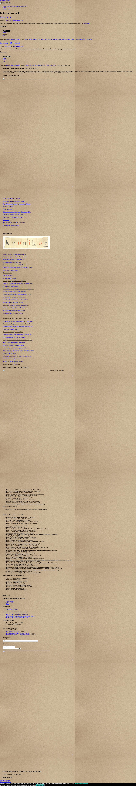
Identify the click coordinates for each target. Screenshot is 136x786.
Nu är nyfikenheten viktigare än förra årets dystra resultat (17, 294)
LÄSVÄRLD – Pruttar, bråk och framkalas (17, 614)
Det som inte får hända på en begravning (13, 214)
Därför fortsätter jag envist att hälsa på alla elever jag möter (18, 267)
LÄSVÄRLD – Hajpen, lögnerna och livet (17, 617)
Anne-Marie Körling (5, 0)
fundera (30, 39)
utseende (82, 39)
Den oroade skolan (8, 275)
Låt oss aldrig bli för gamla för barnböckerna (14, 297)
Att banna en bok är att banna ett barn (12, 329)
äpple (27, 65)
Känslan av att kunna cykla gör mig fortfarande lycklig (17, 212)
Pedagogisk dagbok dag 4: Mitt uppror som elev (18, 634)
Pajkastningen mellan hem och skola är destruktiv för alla (17, 356)
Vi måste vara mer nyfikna (10, 278)
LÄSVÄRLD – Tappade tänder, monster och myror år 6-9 (20, 616)
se (56, 39)
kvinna (42, 39)
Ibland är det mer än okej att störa (11, 198)
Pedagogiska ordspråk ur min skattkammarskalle (15, 6)
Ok (76, 783)
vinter (54, 65)
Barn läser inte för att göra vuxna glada (13, 332)
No (79, 783)
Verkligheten (16, 39)
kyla (46, 39)
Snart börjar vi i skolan (12, 609)
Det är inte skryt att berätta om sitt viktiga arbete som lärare (17, 283)
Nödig (7, 604)
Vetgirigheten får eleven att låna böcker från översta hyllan (17, 340)
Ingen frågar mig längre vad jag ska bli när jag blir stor (16, 204)
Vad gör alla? (9, 602)
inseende (35, 39)
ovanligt (50, 65)
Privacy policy (84, 783)
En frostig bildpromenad (10, 43)
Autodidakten (9, 39)
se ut (66, 39)
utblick (73, 39)
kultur (36, 65)
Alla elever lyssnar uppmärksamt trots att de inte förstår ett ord (18, 350)
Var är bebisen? (10, 601)
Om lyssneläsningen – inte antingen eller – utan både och (17, 334)
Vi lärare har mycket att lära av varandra (13, 361)
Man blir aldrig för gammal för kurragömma (14, 222)
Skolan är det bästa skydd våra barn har (13, 302)
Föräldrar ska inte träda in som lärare (12, 262)
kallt (39, 39)
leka (47, 65)
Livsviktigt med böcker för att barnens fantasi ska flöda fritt (18, 326)
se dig (59, 39)
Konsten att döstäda (8, 206)
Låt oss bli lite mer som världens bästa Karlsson (15, 265)
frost (30, 65)
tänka (69, 39)
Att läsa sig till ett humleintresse (11, 225)
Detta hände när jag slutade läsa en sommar (14, 201)
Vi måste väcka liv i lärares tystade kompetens (14, 291)
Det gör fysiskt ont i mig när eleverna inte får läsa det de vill (18, 321)
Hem (4, 7)
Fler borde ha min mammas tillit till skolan (13, 345)
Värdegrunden (16, 65)
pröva (54, 39)
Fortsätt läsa (87, 23)
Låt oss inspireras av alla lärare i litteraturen (14, 337)
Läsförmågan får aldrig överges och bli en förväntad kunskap (18, 289)
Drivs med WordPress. (5, 782)
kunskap (40, 65)
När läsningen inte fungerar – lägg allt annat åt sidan (16, 348)
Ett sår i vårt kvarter (8, 209)
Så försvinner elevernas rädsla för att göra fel (14, 310)
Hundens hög (6, 220)
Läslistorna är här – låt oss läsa (11, 286)
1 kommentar (89, 39)
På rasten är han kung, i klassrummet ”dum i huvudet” (16, 324)
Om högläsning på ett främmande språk (13, 313)
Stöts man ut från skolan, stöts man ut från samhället (16, 305)
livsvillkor (49, 39)
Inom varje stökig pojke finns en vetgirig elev (14, 281)
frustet (26, 39)
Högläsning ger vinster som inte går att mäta (14, 259)
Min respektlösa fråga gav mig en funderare (14, 342)
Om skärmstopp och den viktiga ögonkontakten (15, 256)
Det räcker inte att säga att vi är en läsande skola (15, 307)
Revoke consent (40, 785)
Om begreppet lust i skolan (9, 353)
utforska (78, 39)
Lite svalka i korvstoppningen (10, 270)
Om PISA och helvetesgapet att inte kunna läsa (14, 254)
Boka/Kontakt (6, 9)
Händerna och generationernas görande (13, 217)
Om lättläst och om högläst (13, 631)
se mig (63, 39)
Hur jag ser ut (5, 17)
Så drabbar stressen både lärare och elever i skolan (15, 299)
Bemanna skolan (7, 273)
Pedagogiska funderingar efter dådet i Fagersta (17, 633)
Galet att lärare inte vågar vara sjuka (12, 358)
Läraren (16, 364)
